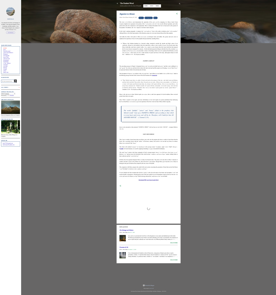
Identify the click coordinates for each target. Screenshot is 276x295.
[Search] (180, 4)
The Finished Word (127, 3)
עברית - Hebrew (7, 63)
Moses (155, 18)
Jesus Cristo (6, 57)
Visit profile (11, 32)
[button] (177, 14)
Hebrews (141, 18)
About (4, 70)
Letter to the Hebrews (8, 52)
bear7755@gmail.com (8, 143)
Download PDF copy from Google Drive (148, 180)
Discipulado (6, 60)
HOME (146, 5)
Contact (5, 69)
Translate (12, 95)
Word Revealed (6, 51)
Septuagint (154, 75)
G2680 (121, 148)
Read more (174, 243)
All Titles (5, 66)
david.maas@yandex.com (8, 144)
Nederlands (5, 61)
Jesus (151, 5)
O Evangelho (6, 55)
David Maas (10, 19)
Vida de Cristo (6, 58)
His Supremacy (148, 18)
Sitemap (5, 67)
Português (5, 54)
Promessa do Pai (123, 247)
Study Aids (5, 72)
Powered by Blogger (149, 285)
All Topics (5, 64)
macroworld (152, 288)
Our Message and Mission (126, 230)
